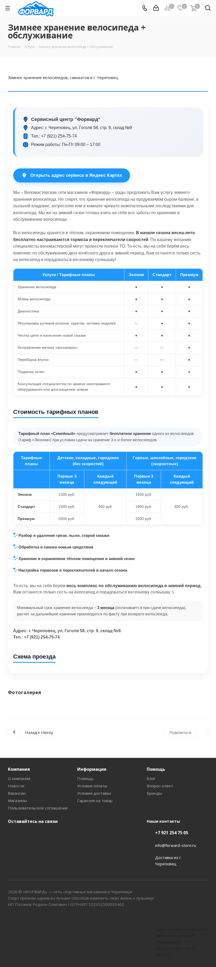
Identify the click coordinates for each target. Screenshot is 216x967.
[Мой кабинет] (156, 8)
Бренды (154, 793)
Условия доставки (94, 793)
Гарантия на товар (94, 800)
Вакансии (17, 793)
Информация (91, 769)
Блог (151, 778)
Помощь (85, 778)
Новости (16, 785)
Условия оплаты (92, 785)
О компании (19, 778)
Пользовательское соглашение (38, 808)
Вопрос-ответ (160, 785)
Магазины (17, 800)
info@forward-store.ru (175, 845)
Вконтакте (13, 833)
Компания (19, 769)
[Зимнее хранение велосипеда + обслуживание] (108, 710)
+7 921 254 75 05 (171, 833)
